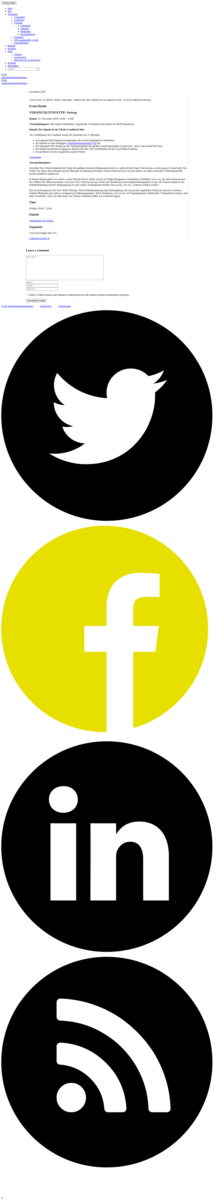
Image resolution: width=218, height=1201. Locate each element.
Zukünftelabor (21, 43)
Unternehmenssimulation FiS (81, 143)
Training (18, 22)
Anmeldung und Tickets (41, 220)
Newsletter (13, 65)
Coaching (19, 20)
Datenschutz (64, 306)
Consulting (19, 17)
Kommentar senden (36, 300)
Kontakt (12, 63)
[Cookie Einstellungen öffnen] (25, 1195)
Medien (11, 45)
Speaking (18, 37)
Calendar (33, 238)
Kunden (12, 48)
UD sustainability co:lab (26, 40)
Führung (24, 28)
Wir (9, 11)
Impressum (45, 306)
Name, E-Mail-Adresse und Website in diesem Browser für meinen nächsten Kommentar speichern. (79, 295)
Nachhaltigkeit (27, 34)
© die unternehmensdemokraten (17, 306)
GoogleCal (43, 238)
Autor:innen (20, 57)
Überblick (25, 25)
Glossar (18, 54)
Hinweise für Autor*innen (27, 60)
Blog (10, 51)
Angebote (13, 14)
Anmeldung (35, 157)
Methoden (25, 31)
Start (10, 8)
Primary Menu (9, 3)
